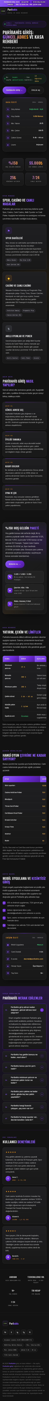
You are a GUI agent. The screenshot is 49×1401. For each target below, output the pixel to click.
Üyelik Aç (36, 90)
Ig (17, 1332)
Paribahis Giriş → (14, 90)
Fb (5, 1332)
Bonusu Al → (15, 564)
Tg (24, 1332)
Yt (30, 1332)
